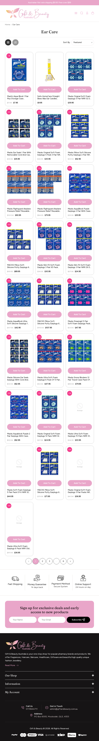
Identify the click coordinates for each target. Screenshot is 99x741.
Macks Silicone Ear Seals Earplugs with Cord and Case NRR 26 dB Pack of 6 (18, 378)
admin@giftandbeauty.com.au (64, 709)
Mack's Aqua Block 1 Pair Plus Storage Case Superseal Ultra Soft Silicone (17, 97)
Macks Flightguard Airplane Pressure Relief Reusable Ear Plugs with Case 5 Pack (49, 210)
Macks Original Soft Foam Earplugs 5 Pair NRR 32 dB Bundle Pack (79, 97)
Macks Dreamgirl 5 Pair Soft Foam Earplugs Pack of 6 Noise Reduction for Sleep (79, 322)
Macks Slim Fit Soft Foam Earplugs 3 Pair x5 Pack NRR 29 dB (48, 266)
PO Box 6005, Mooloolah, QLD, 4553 (51, 716)
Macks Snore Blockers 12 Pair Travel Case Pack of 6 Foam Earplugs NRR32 (80, 378)
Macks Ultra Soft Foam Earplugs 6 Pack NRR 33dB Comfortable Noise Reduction (19, 547)
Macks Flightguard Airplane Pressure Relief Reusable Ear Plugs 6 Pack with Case (19, 210)
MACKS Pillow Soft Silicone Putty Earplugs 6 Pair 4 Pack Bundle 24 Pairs (49, 491)
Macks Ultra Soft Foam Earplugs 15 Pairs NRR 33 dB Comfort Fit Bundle (79, 435)
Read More (10, 665)
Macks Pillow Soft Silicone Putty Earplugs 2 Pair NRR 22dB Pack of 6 (79, 153)
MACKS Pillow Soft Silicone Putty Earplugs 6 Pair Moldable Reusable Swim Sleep (48, 322)
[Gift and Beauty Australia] (49, 735)
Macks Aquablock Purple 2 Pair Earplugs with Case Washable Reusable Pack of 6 (18, 435)
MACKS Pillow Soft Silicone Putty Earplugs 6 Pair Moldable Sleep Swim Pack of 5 (18, 266)
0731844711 (32, 709)
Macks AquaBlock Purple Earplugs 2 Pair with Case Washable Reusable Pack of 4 (79, 210)
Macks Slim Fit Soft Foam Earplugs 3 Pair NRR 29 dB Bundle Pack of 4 (79, 266)
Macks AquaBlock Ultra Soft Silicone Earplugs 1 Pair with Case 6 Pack (17, 322)
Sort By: (66, 42)
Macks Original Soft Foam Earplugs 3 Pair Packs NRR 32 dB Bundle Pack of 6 (79, 491)
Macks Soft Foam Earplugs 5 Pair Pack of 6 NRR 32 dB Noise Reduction (19, 491)
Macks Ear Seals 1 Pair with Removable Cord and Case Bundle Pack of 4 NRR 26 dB (19, 153)
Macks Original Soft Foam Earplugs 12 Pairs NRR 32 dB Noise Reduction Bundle (48, 435)
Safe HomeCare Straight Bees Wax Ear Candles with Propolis (48, 97)
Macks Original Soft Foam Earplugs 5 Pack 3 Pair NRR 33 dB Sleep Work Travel (49, 153)
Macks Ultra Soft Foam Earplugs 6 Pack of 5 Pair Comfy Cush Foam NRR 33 (49, 378)
